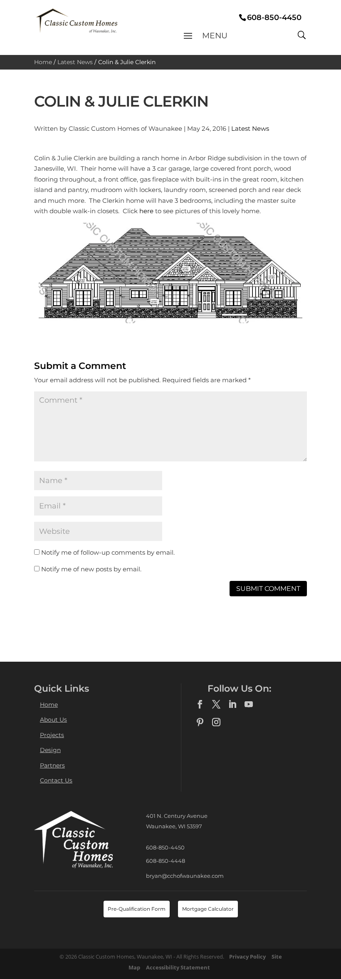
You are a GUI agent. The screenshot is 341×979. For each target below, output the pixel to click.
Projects (52, 735)
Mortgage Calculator (208, 909)
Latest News (75, 62)
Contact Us (56, 780)
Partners (52, 765)
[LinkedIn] (232, 704)
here (146, 211)
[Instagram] (216, 722)
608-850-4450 (165, 847)
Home (43, 62)
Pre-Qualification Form (137, 909)
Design (50, 750)
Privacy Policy (247, 956)
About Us (53, 719)
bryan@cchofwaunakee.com (185, 875)
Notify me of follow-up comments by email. (108, 552)
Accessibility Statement (178, 967)
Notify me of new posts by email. (91, 569)
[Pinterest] (200, 722)
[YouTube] (249, 704)
